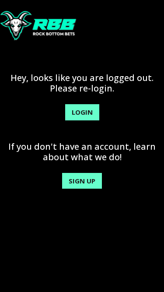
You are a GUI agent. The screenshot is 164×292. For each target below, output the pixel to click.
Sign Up (82, 180)
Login (82, 112)
